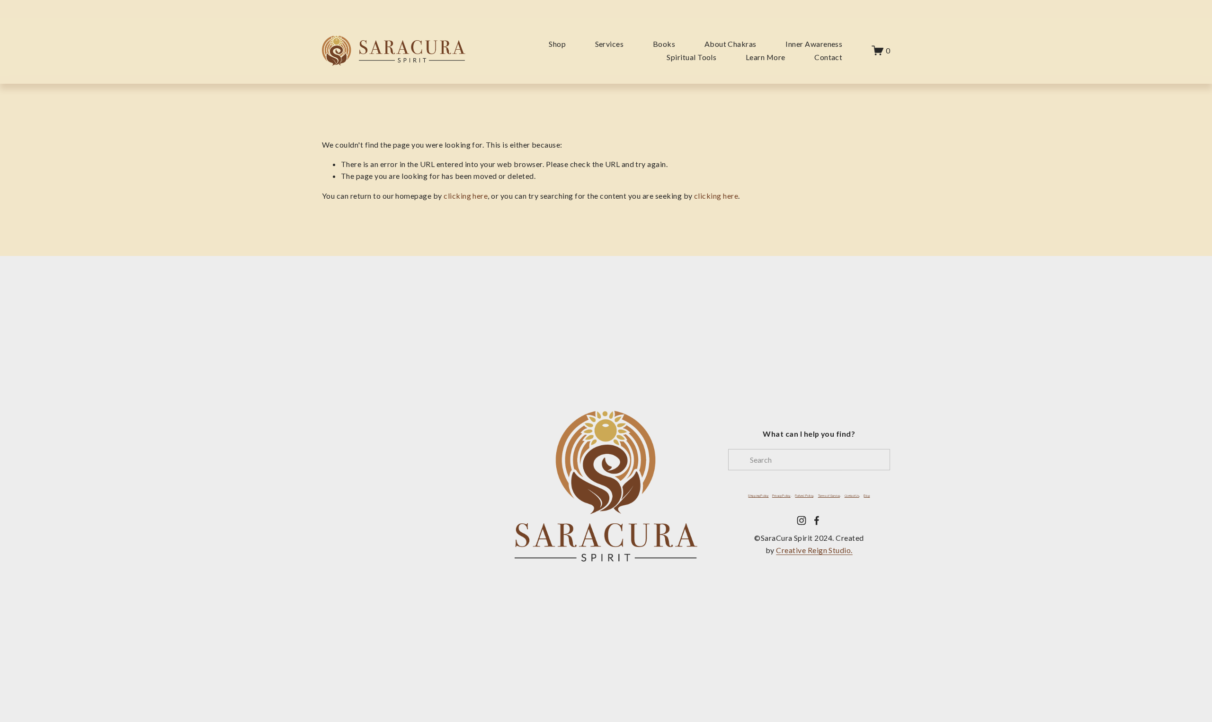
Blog (867, 496)
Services (609, 43)
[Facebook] (816, 520)
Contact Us (852, 496)
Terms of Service (829, 496)
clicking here (466, 195)
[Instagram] (801, 520)
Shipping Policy (758, 496)
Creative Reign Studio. (814, 550)
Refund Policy (804, 496)
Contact (828, 57)
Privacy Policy (781, 496)
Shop (557, 43)
